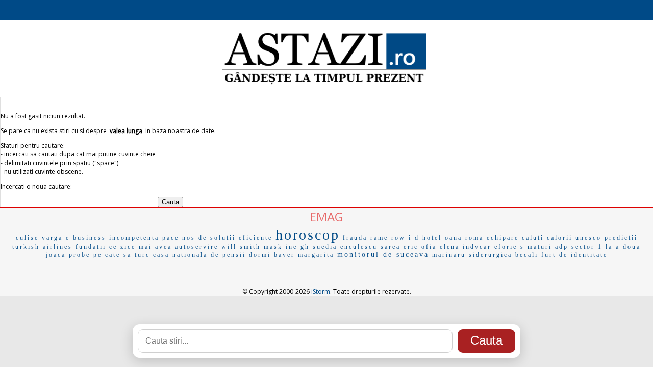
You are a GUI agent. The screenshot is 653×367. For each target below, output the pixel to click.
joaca (56, 254)
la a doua (623, 246)
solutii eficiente (241, 237)
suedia (325, 246)
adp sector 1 (578, 246)
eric (411, 246)
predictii (621, 237)
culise (27, 237)
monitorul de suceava (383, 254)
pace (170, 237)
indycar (477, 246)
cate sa (118, 254)
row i (401, 237)
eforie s (509, 246)
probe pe (85, 254)
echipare (503, 237)
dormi (260, 254)
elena (450, 246)
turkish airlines (42, 246)
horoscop (307, 235)
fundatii (91, 246)
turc (142, 254)
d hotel (428, 237)
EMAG (326, 216)
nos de (194, 237)
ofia (429, 246)
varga (52, 237)
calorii (559, 237)
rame (379, 237)
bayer (284, 254)
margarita (316, 254)
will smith (241, 246)
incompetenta (134, 237)
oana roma (464, 237)
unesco (588, 237)
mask (273, 246)
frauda (355, 237)
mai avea (155, 246)
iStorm (320, 291)
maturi (540, 246)
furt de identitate (574, 254)
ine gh (298, 246)
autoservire (196, 246)
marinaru (449, 254)
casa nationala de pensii (199, 254)
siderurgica (490, 254)
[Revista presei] (324, 83)
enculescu (359, 246)
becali (526, 254)
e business (86, 237)
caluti (533, 237)
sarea (390, 246)
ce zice (122, 246)
